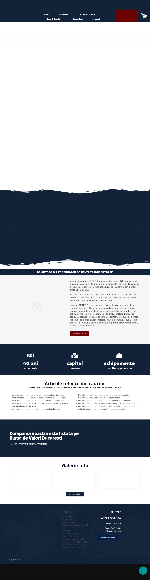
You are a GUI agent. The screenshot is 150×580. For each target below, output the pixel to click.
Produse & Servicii (52, 19)
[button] (9, 227)
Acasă (46, 14)
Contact (96, 19)
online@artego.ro (113, 524)
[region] (75, 227)
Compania (63, 14)
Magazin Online (87, 14)
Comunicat (78, 19)
